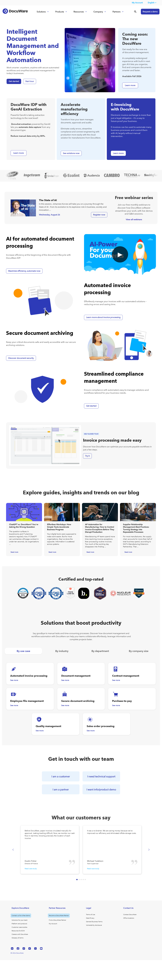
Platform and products (19, 924)
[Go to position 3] (81, 879)
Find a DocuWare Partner (57, 920)
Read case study (31, 869)
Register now (99, 214)
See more (14, 680)
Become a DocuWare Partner (59, 915)
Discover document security (21, 358)
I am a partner (61, 789)
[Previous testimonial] (13, 849)
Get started (14, 81)
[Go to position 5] (85, 879)
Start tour (29, 81)
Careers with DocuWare (20, 934)
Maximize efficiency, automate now (24, 271)
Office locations (128, 918)
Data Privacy (90, 918)
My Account (137, 2)
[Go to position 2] (79, 879)
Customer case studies (19, 927)
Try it (87, 456)
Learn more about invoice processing (103, 317)
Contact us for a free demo (21, 915)
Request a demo (150, 11)
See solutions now (71, 153)
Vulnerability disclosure (94, 925)
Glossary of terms (17, 938)
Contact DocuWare (129, 914)
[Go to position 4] (83, 879)
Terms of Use (90, 914)
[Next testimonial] (148, 849)
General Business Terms (94, 922)
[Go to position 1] (77, 879)
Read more (14, 552)
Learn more (118, 153)
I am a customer (61, 776)
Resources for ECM (18, 931)
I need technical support (101, 776)
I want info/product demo (101, 789)
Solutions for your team (20, 920)
